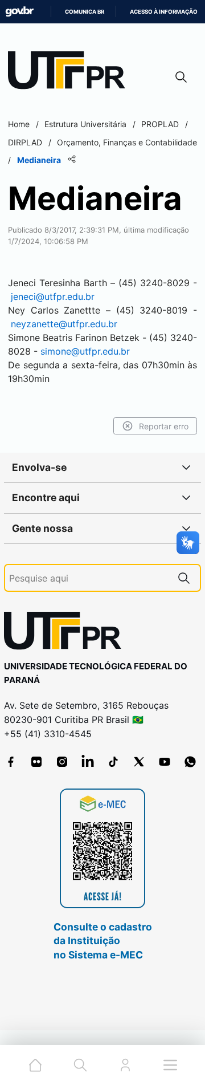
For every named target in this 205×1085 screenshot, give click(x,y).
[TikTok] (113, 762)
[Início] (70, 72)
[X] (139, 762)
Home (19, 124)
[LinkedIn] (88, 762)
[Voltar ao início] (66, 633)
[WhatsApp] (190, 762)
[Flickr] (36, 762)
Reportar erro (163, 426)
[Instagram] (62, 762)
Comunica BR (84, 12)
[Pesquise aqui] (184, 578)
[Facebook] (11, 762)
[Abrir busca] (181, 77)
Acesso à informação (164, 12)
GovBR (19, 11)
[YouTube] (164, 762)
